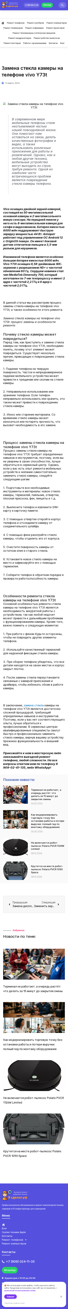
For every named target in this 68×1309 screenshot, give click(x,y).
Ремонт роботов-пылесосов (47, 38)
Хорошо (10, 1296)
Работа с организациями (34, 43)
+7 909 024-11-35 (31, 5)
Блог (62, 43)
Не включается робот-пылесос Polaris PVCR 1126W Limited (47, 845)
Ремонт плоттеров (12, 43)
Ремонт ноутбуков (35, 23)
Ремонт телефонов (16, 23)
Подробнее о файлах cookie (14, 1303)
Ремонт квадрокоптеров (19, 38)
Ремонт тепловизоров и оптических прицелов (34, 33)
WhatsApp (47, 5)
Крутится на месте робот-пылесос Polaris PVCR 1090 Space (47, 869)
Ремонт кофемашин (34, 28)
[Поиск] (62, 5)
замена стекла (34, 705)
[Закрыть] (61, 1296)
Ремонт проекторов (55, 28)
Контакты (53, 43)
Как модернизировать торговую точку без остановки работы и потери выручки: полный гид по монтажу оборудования (47, 821)
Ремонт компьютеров (56, 23)
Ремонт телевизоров (13, 28)
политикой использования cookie (19, 1290)
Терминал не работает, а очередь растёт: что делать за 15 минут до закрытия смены (46, 794)
